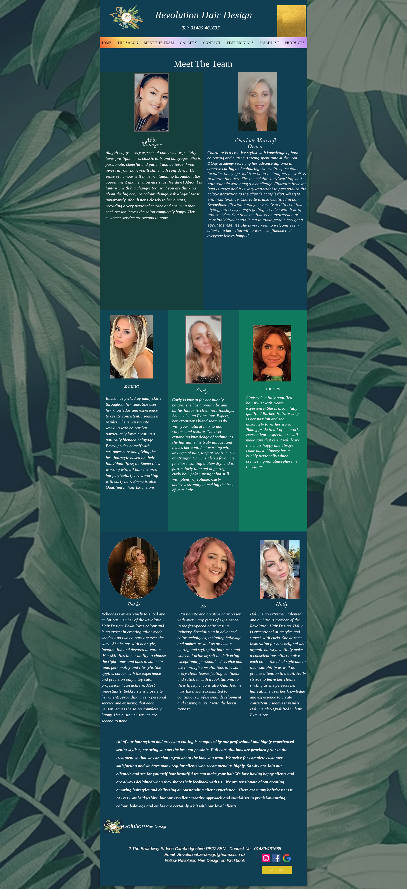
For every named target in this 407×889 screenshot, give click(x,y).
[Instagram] (266, 858)
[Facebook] (276, 858)
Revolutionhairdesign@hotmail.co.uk (211, 854)
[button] (300, 32)
